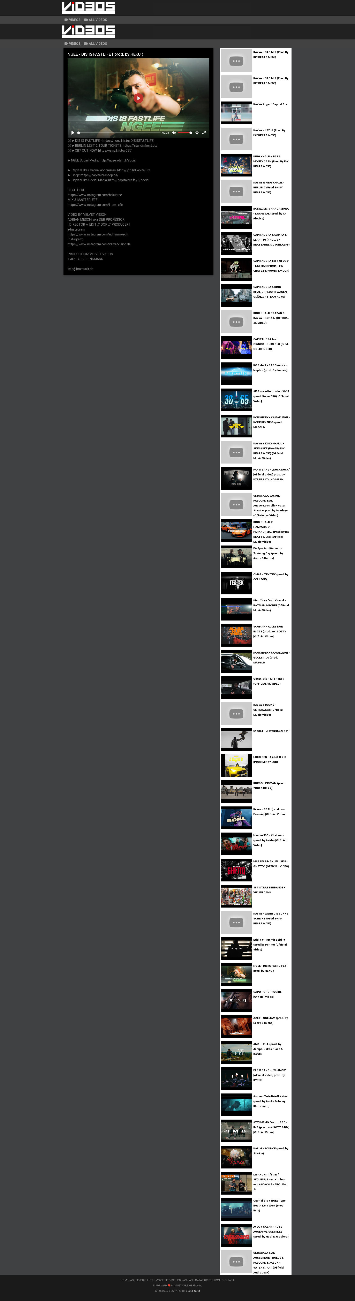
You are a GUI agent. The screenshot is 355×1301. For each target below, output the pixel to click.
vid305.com (193, 1290)
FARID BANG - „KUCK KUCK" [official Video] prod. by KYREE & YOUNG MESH (271, 474)
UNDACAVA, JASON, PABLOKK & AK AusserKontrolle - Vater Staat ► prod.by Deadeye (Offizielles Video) (270, 505)
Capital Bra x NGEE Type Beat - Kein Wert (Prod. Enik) (269, 1205)
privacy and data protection (198, 1280)
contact (228, 1280)
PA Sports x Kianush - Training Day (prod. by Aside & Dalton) (268, 553)
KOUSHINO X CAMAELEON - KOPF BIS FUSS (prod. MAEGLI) (271, 422)
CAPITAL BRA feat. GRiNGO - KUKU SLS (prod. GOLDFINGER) (271, 344)
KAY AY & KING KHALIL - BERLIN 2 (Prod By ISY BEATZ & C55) (269, 187)
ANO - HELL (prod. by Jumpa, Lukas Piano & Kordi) (268, 1049)
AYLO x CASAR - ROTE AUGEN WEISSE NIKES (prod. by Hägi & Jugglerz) (271, 1231)
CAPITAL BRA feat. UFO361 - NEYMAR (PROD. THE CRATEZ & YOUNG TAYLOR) (271, 265)
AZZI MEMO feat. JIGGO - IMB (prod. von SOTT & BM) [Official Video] (271, 1127)
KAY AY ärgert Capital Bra (270, 104)
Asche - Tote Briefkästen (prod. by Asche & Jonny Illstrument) (270, 1101)
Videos (75, 20)
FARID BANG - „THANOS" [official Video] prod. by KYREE (269, 1075)
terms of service (162, 1280)
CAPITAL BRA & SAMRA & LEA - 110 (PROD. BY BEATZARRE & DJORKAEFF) (271, 239)
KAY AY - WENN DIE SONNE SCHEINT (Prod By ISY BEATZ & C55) (270, 918)
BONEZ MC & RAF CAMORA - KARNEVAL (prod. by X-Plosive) (271, 213)
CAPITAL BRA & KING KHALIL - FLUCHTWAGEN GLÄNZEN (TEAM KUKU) (270, 292)
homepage (128, 1280)
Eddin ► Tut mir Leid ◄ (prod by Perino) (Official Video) (270, 944)
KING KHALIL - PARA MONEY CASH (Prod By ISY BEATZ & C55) (270, 161)
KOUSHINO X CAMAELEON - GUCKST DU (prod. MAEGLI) (271, 657)
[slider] (119, 133)
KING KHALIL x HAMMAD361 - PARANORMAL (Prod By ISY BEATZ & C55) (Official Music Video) (271, 531)
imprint (142, 1280)
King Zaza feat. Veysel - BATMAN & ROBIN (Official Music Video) (271, 605)
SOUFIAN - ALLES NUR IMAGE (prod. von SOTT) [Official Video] (269, 631)
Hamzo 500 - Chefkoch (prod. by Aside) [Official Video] (269, 840)
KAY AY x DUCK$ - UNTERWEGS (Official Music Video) (268, 709)
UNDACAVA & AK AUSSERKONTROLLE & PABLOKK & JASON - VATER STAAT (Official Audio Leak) (268, 1262)
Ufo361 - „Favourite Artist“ (271, 731)
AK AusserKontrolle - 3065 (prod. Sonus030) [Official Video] (271, 396)
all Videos (98, 20)
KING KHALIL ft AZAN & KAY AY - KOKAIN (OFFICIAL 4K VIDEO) (271, 318)
